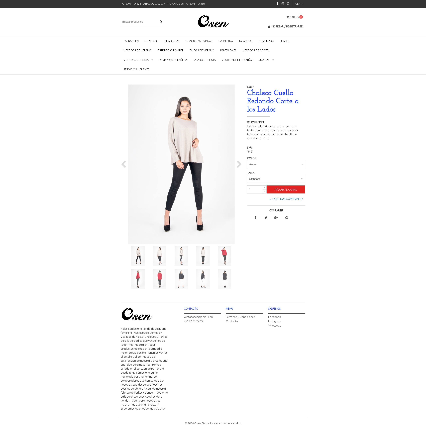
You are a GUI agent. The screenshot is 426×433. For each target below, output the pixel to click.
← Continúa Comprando (286, 198)
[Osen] (213, 21)
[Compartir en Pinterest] (286, 217)
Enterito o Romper (170, 50)
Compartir (276, 210)
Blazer (285, 41)
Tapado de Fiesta (204, 60)
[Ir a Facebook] (277, 3)
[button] (299, 4)
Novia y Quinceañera (172, 60)
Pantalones (228, 50)
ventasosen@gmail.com (198, 317)
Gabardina (225, 41)
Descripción (255, 122)
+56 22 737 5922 (193, 321)
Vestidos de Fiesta (136, 60)
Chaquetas (172, 41)
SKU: (249, 147)
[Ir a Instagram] (283, 3)
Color (251, 158)
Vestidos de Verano (137, 50)
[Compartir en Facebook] (255, 217)
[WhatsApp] (288, 3)
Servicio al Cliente (136, 69)
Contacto (232, 321)
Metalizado (266, 41)
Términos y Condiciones (240, 317)
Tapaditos (245, 41)
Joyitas (264, 60)
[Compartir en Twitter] (265, 217)
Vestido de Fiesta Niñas (237, 60)
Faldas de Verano (202, 50)
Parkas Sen (131, 41)
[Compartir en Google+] (276, 217)
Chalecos (151, 41)
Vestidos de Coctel (256, 50)
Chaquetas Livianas (199, 41)
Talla (250, 172)
